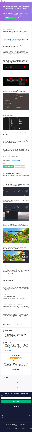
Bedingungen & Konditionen (18, 424)
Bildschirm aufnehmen (10, 5)
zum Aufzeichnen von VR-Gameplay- (8, 40)
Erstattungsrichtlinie (12, 424)
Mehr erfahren (8, 338)
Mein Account (24, 424)
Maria (11, 342)
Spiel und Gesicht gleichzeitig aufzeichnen (15, 160)
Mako (11, 330)
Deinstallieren (7, 424)
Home (2, 5)
